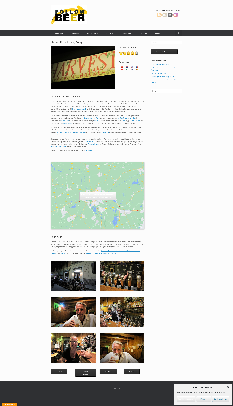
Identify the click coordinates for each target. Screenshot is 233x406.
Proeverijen (110, 33)
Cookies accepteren (186, 399)
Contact (158, 33)
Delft (123, 120)
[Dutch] (127, 67)
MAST (63, 253)
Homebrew (127, 33)
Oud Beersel (88, 141)
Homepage (59, 33)
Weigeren (203, 399)
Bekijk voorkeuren (220, 399)
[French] (137, 67)
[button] (228, 387)
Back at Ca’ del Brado (158, 73)
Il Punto (131, 371)
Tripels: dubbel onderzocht (160, 64)
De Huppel (105, 132)
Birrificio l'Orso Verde (58, 146)
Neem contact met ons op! (164, 52)
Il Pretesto (108, 371)
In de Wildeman (87, 118)
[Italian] (127, 70)
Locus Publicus (135, 120)
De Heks (97, 120)
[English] (132, 67)
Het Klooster (67, 123)
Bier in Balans (92, 33)
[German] (122, 70)
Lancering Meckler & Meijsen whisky (164, 76)
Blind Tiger (65, 120)
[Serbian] (132, 70)
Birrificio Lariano (93, 144)
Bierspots (75, 33)
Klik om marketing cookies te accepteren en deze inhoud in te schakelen (98, 195)
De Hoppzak (80, 132)
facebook (89, 150)
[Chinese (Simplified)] (122, 67)
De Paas (60, 132)
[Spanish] (137, 70)
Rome (98, 118)
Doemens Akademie (79, 109)
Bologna (59, 371)
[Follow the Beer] (69, 14)
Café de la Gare (69, 132)
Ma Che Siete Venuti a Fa (126, 118)
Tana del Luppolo (85, 372)
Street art (143, 33)
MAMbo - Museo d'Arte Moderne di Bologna (101, 253)
